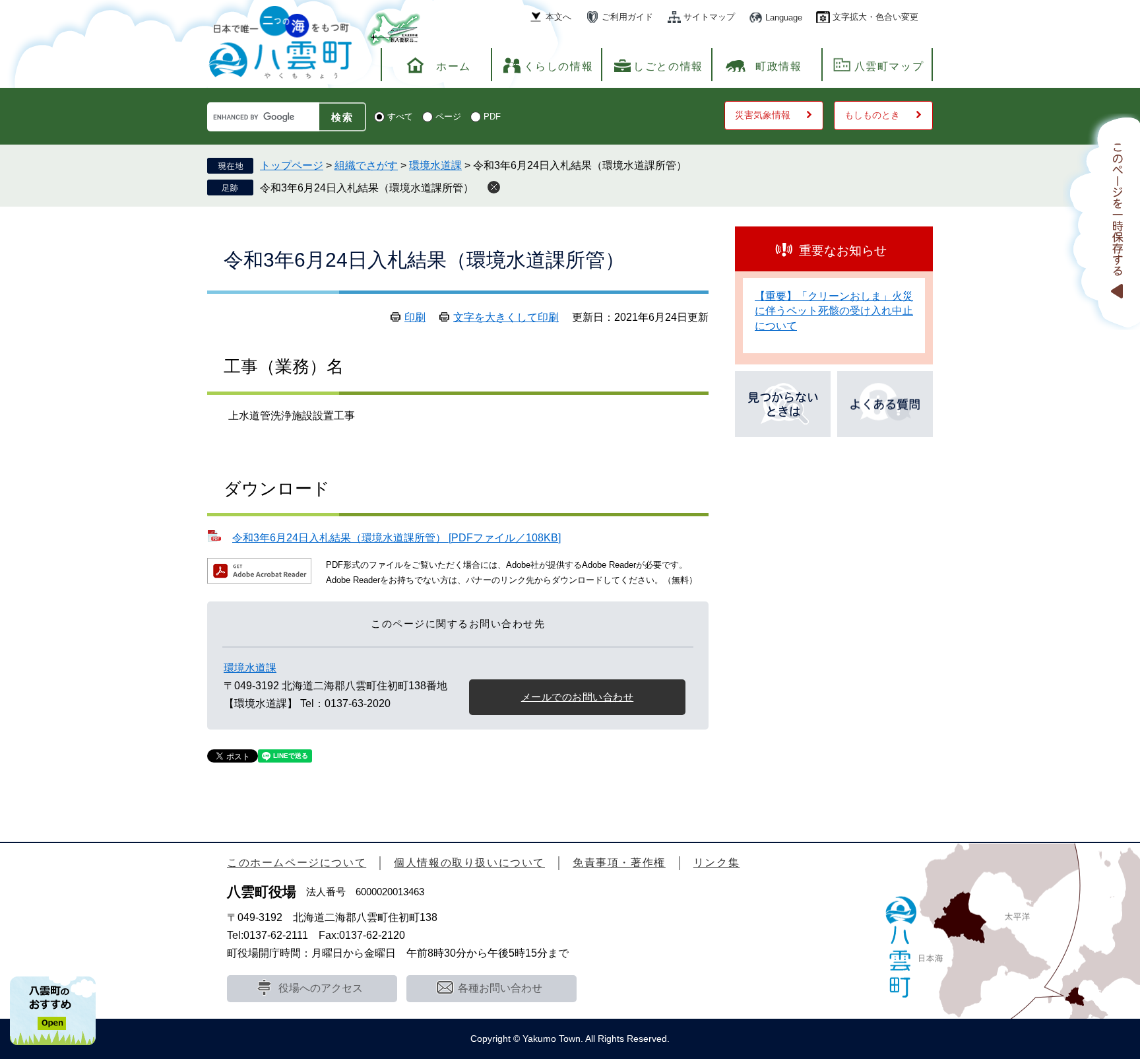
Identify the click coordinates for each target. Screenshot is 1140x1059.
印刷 (415, 317)
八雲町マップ (889, 66)
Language (783, 17)
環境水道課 (435, 165)
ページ (448, 116)
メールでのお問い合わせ (577, 696)
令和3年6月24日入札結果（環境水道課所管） (367, 187)
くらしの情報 (559, 66)
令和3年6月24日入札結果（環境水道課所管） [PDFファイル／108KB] (396, 537)
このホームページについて (296, 862)
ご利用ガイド (627, 17)
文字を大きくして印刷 (506, 317)
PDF (492, 116)
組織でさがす (366, 165)
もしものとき (872, 115)
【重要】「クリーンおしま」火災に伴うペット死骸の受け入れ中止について (834, 310)
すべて (400, 116)
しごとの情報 (668, 66)
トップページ (291, 165)
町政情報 (778, 66)
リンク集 (716, 862)
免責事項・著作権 (619, 862)
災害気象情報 (762, 115)
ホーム (453, 66)
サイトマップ (709, 17)
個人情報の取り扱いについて (469, 862)
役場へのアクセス (320, 988)
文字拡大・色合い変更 (875, 17)
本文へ (558, 17)
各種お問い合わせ (500, 988)
